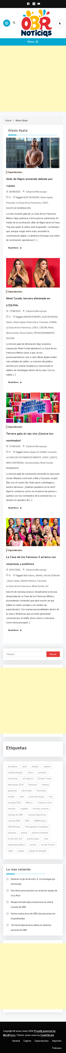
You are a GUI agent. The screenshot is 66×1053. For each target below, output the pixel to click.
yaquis (21, 851)
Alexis (9, 322)
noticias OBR (14, 821)
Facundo (10, 203)
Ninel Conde (12, 333)
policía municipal (40, 833)
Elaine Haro (32, 322)
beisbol (35, 766)
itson (21, 796)
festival (45, 784)
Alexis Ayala (46, 197)
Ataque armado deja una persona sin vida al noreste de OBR (32, 904)
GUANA (52, 322)
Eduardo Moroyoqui (36, 191)
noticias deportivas (37, 815)
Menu (31, 41)
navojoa (12, 808)
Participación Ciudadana (37, 827)
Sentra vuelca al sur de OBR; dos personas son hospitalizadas (33, 916)
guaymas (12, 790)
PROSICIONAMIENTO (44, 333)
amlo (24, 766)
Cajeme (27, 1040)
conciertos (13, 778)
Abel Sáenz (29, 575)
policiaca (12, 833)
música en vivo (44, 802)
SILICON (10, 338)
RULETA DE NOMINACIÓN (18, 208)
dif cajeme (28, 778)
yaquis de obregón (38, 851)
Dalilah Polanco (28, 581)
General (16, 1040)
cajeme (47, 766)
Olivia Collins (26, 333)
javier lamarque (36, 796)
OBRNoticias (40, 821)
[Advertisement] (33, 79)
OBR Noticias (14, 827)
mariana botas (32, 463)
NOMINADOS (12, 468)
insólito (11, 796)
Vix (46, 586)
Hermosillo (27, 790)
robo (46, 838)
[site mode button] (60, 23)
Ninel (50, 327)
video (10, 851)
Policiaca (56, 1048)
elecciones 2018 (15, 784)
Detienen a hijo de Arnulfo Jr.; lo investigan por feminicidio (33, 881)
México (29, 802)
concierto (42, 772)
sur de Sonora (48, 844)
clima (30, 772)
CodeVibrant (47, 1035)
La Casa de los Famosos (28, 203)
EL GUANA (42, 452)
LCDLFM (43, 327)
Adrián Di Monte (52, 575)
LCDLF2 (53, 457)
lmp (50, 796)
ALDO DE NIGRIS (31, 197)
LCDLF (45, 203)
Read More (13, 248)
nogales (24, 808)
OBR (27, 821)
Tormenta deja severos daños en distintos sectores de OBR (31, 927)
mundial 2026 (14, 802)
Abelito (39, 575)
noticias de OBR (15, 815)
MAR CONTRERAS (15, 463)
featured (32, 784)
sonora (33, 844)
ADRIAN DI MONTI (32, 317)
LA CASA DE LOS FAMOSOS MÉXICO (23, 457)
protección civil (15, 838)
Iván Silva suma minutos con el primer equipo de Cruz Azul (34, 893)
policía (24, 833)
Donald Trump (44, 778)
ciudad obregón (15, 772)
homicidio (41, 790)
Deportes (56, 1040)
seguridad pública (16, 844)
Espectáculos (15, 172)
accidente (12, 766)
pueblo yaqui (33, 838)
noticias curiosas (41, 808)
